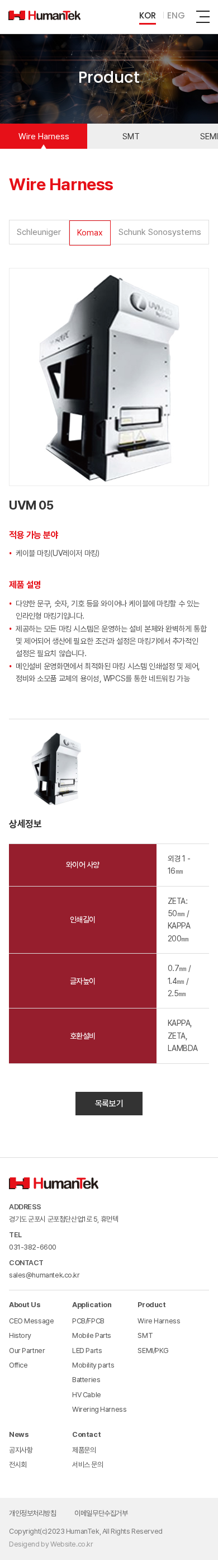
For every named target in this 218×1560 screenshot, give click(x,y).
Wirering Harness (99, 1409)
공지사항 (20, 1450)
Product (151, 1304)
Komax (90, 233)
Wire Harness (43, 136)
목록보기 (109, 1104)
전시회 (18, 1464)
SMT (131, 136)
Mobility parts (93, 1365)
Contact (86, 1434)
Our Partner (27, 1350)
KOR (147, 16)
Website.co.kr (71, 1544)
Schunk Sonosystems (160, 232)
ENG (176, 16)
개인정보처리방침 (32, 1513)
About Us (25, 1304)
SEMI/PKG (153, 1350)
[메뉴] (203, 17)
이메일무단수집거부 (100, 1513)
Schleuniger (39, 232)
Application (91, 1304)
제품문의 (84, 1450)
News (19, 1434)
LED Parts (87, 1350)
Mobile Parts (91, 1335)
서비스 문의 (87, 1464)
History (20, 1335)
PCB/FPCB (88, 1321)
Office (18, 1365)
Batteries (86, 1379)
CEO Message (31, 1321)
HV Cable (86, 1395)
